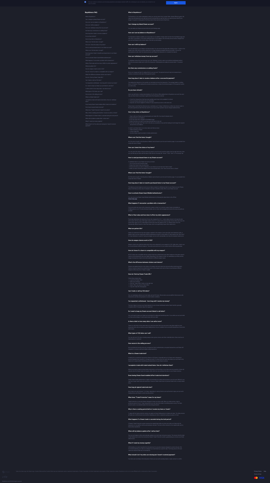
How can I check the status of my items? (96, 44)
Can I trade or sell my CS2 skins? (94, 80)
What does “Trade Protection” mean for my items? (98, 110)
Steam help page (132, 199)
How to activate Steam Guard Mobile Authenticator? (98, 57)
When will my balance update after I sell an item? (97, 118)
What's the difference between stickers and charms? (98, 74)
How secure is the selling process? (94, 94)
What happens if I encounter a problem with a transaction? (100, 60)
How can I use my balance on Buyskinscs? (96, 22)
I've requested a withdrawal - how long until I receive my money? (101, 83)
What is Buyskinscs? (90, 16)
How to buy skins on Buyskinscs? (94, 39)
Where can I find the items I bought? (94, 42)
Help (265, 471)
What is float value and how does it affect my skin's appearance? (101, 63)
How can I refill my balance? (92, 25)
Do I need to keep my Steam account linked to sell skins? (100, 85)
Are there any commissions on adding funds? (97, 30)
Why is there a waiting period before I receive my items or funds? (101, 112)
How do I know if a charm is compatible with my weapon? (100, 71)
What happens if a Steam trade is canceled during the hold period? (102, 115)
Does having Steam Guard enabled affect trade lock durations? (101, 104)
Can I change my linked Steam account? (95, 19)
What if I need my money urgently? (94, 121)
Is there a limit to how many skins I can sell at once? (98, 88)
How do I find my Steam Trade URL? (94, 77)
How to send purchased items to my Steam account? (99, 47)
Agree (175, 2)
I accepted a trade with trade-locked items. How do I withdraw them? (101, 100)
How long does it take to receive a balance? (96, 33)
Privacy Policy (257, 471)
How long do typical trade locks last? (95, 107)
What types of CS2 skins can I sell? (94, 91)
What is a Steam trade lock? (92, 97)
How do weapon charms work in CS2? (95, 69)
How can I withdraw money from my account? (97, 27)
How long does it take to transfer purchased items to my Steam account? (101, 54)
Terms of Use (257, 474)
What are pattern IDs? (91, 66)
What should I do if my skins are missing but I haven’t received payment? (101, 124)
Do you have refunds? (91, 36)
